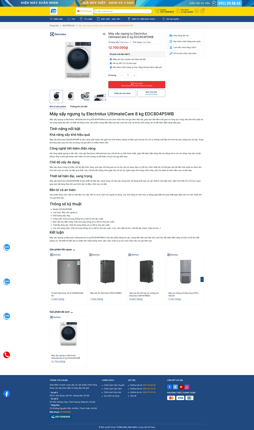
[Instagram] (187, 387)
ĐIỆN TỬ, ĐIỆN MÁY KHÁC (143, 19)
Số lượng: (112, 75)
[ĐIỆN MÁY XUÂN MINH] (127, 3)
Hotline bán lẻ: (143, 385)
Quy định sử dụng (111, 396)
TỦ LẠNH (87, 19)
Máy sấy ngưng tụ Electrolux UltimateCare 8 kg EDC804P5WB (65, 356)
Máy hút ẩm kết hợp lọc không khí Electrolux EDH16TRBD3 (144, 294)
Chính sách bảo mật (112, 392)
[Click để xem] (78, 60)
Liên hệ (133, 396)
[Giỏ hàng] (202, 11)
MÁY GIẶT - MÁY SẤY (111, 19)
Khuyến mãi (85, 11)
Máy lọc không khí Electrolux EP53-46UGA (183, 294)
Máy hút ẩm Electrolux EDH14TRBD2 (106, 293)
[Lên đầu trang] (248, 406)
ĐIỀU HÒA (58, 19)
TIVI (73, 19)
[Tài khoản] (197, 11)
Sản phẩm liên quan (61, 249)
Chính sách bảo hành (113, 388)
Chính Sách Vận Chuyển (114, 385)
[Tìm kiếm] (95, 11)
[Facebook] (169, 387)
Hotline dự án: (142, 392)
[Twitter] (175, 387)
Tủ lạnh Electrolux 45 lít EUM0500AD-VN (67, 294)
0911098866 (167, 11)
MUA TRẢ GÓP (151, 93)
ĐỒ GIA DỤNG (172, 19)
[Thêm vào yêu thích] (104, 34)
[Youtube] (181, 387)
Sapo (153, 427)
